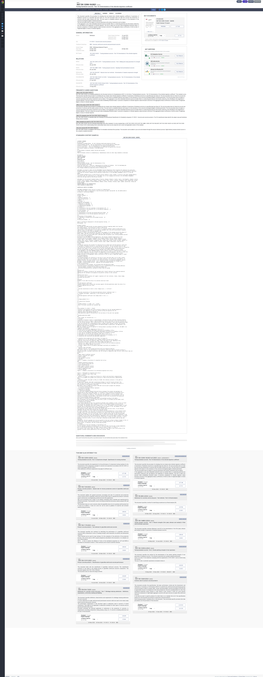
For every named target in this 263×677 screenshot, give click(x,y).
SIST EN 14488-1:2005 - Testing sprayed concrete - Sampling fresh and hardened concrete (112, 67)
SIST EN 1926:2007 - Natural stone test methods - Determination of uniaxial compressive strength (114, 72)
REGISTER (257, 1)
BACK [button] (77, 9)
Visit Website (179, 55)
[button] (153, 10)
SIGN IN (251, 1)
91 (159, 40)
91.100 (161, 40)
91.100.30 (105, 9)
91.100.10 (106, 622)
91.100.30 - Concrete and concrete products (100, 41)
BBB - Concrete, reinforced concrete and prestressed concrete (105, 44)
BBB (110, 9)
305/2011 (169, 572)
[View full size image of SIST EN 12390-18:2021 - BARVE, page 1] (150, 25)
